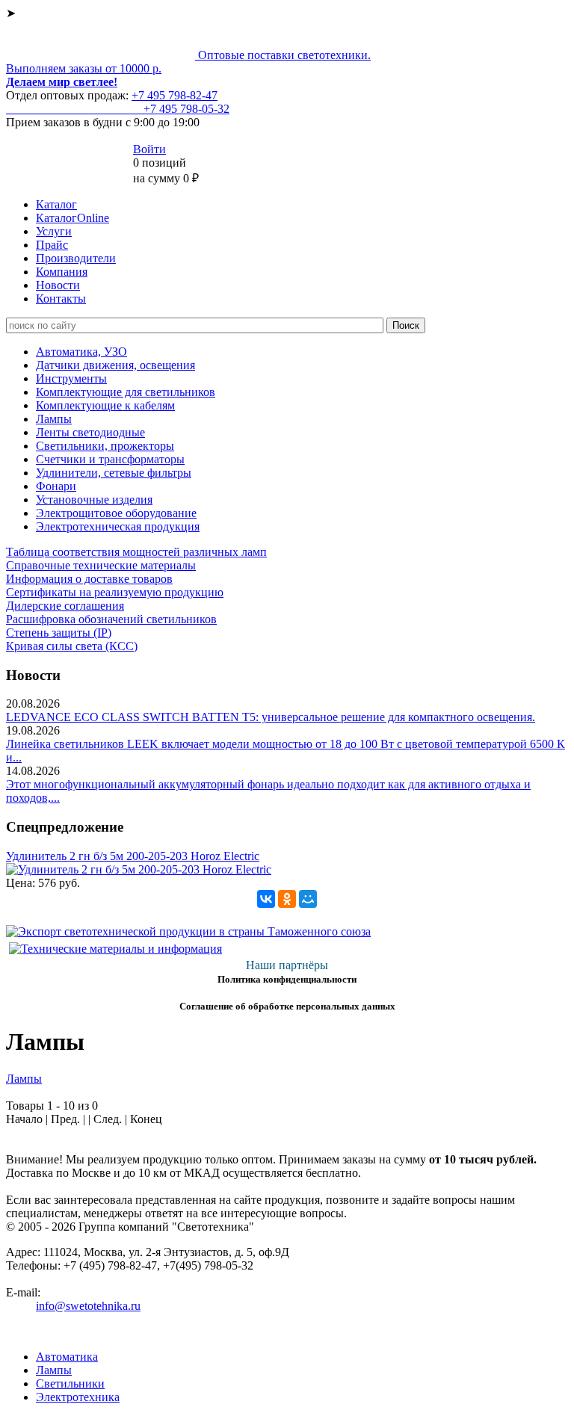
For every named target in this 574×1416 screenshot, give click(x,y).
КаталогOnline (72, 217)
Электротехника (78, 1397)
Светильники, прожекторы (105, 445)
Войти (149, 149)
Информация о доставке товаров (89, 578)
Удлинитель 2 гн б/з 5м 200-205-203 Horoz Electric (132, 856)
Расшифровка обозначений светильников (111, 619)
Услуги (54, 231)
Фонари (56, 486)
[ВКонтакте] (266, 899)
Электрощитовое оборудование (116, 513)
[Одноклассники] (287, 899)
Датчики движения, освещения (115, 365)
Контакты (61, 298)
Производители (76, 258)
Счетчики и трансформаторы (110, 459)
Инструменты (71, 378)
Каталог (56, 204)
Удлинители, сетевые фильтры (113, 472)
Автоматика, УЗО (81, 351)
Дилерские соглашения (65, 605)
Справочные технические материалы (101, 565)
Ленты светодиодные (90, 432)
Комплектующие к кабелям (105, 405)
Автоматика (67, 1356)
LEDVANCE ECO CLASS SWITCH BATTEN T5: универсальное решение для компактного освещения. (270, 717)
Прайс (52, 244)
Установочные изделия (94, 499)
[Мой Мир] (308, 899)
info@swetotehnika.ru (88, 1305)
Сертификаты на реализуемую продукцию (114, 592)
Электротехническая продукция (118, 526)
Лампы (54, 418)
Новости (58, 285)
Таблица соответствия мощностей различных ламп (136, 551)
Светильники (70, 1383)
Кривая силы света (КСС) (72, 646)
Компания (61, 271)
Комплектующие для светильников (125, 392)
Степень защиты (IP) (58, 632)
